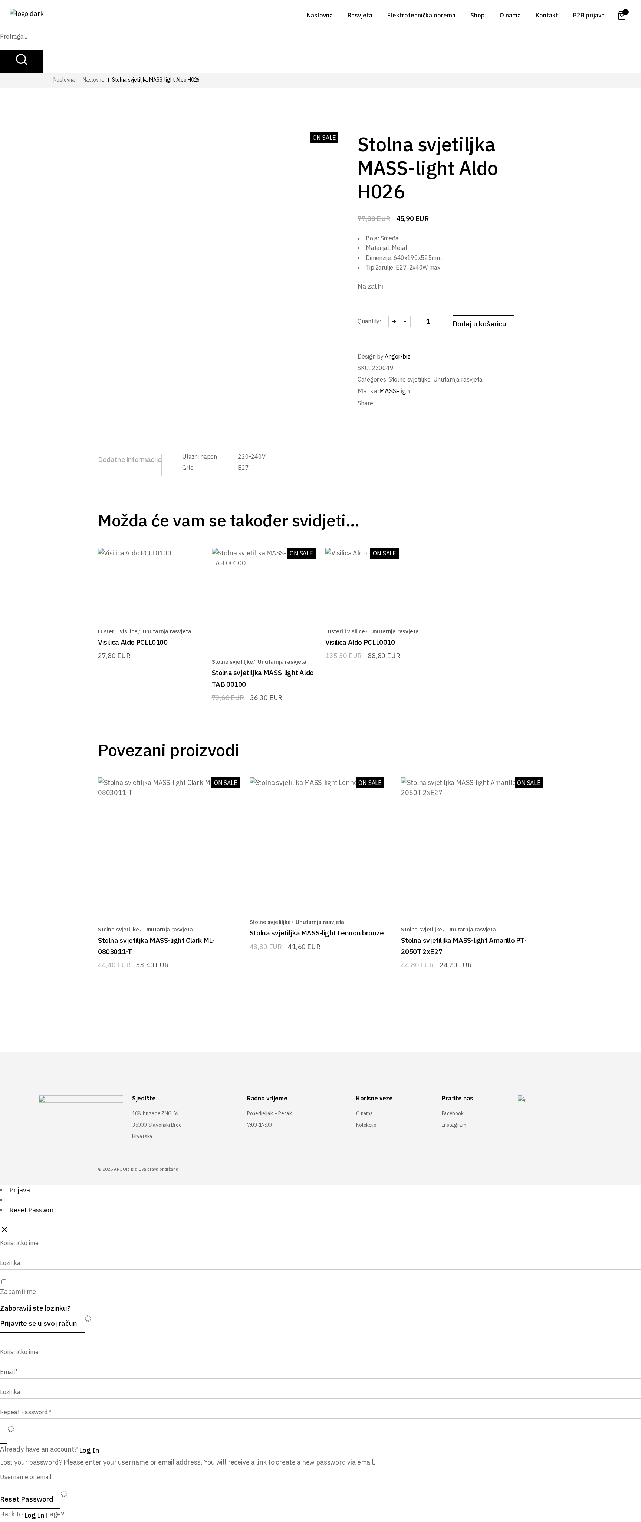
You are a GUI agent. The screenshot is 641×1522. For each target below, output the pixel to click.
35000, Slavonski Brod (157, 1125)
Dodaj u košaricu (479, 323)
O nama (364, 1113)
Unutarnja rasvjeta (458, 379)
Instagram (454, 1125)
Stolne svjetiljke (410, 379)
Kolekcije (366, 1125)
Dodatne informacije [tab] (130, 459)
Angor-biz (397, 356)
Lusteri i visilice (118, 631)
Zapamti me (18, 1291)
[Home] (64, 79)
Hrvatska (142, 1136)
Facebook (453, 1113)
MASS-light (395, 391)
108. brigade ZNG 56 (155, 1113)
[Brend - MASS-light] (93, 79)
